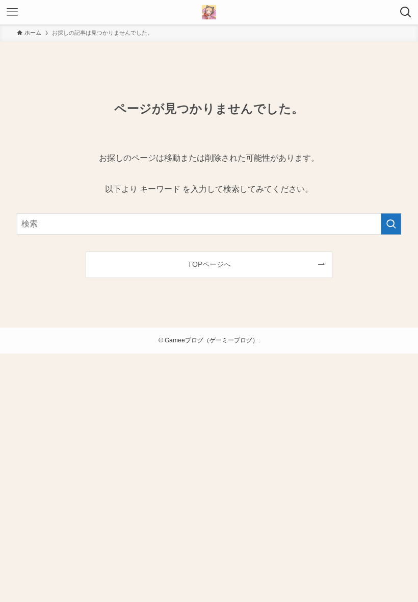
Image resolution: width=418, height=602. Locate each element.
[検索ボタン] (406, 12)
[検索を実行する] (391, 224)
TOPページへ (209, 264)
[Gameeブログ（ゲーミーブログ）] (209, 12)
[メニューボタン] (12, 12)
